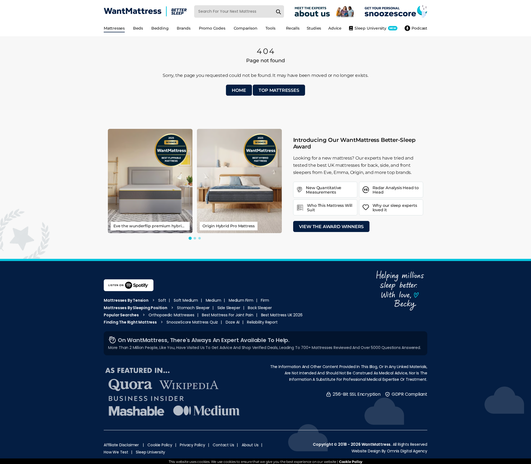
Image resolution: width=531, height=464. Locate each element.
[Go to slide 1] (190, 238)
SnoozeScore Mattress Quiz (192, 322)
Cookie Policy (159, 445)
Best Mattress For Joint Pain (227, 315)
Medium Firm (241, 300)
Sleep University (150, 452)
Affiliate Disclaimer (121, 445)
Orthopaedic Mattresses (171, 315)
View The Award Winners (331, 226)
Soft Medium (186, 300)
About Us (250, 445)
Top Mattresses (279, 90)
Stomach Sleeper (193, 308)
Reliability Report (262, 322)
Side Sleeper (228, 308)
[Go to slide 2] (195, 238)
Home (239, 90)
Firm (265, 300)
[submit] (278, 11)
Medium (213, 300)
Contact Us (223, 445)
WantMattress (376, 444)
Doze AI (233, 322)
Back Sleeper (260, 308)
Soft (162, 300)
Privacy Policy (192, 445)
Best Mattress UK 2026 (282, 315)
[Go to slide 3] (199, 238)
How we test (116, 452)
